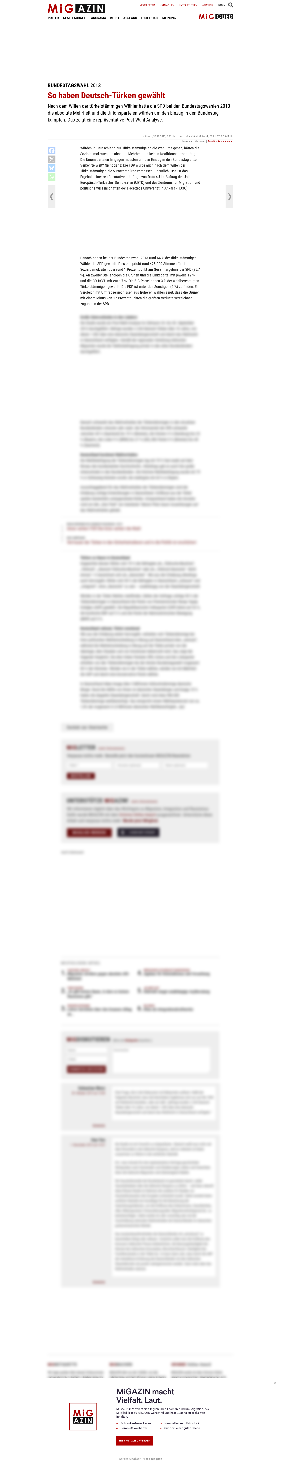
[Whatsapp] (51, 177)
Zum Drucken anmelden (220, 141)
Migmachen (166, 5)
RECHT (114, 18)
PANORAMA (97, 18)
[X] (51, 159)
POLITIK (53, 18)
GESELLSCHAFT (74, 18)
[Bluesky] (51, 168)
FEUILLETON (149, 18)
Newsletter (147, 5)
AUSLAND (130, 18)
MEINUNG (169, 18)
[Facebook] (51, 150)
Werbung (207, 5)
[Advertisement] (140, 51)
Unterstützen (188, 5)
